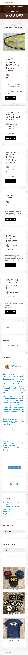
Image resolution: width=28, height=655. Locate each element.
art (11, 280)
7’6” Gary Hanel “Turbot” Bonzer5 (12, 506)
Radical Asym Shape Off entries (13, 117)
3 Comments (11, 171)
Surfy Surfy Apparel (14, 640)
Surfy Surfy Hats (14, 589)
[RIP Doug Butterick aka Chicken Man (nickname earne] (14, 407)
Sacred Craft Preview (11, 238)
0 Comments (11, 79)
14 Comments (11, 249)
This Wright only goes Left (13, 285)
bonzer (8, 60)
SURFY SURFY (7, 509)
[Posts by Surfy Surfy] (7, 74)
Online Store (14, 11)
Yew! (9, 197)
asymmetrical (9, 58)
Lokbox (8, 280)
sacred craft (17, 112)
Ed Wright (16, 279)
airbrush (18, 59)
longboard (16, 280)
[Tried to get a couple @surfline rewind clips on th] (14, 452)
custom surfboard (11, 59)
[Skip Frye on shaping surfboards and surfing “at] (14, 429)
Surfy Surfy (14, 75)
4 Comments (11, 128)
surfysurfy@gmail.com (14, 9)
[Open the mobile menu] (24, 3)
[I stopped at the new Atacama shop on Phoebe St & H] (14, 384)
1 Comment (11, 206)
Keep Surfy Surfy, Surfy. (9, 511)
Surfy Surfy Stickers (14, 614)
